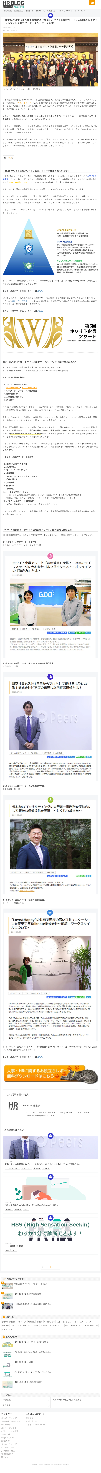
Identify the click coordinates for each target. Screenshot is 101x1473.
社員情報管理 (7, 1454)
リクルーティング (9, 1444)
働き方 (39, 1322)
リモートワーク (24, 103)
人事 (58, 1322)
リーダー (89, 1322)
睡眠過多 (18, 1209)
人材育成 (46, 1168)
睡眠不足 (9, 1209)
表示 (10, 158)
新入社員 (5, 1326)
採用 (67, 1326)
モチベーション (76, 1326)
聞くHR (4, 1457)
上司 (82, 1322)
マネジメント (7, 1329)
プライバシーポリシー (35, 1425)
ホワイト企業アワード (11, 89)
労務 (12, 1326)
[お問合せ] (92, 2)
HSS (7, 1250)
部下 (76, 1322)
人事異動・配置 (8, 1451)
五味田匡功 (36, 89)
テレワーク (22, 1322)
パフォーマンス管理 (10, 1431)
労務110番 (5, 1434)
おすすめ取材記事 (8, 1322)
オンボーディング (91, 1326)
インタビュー (26, 1168)
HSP (25, 1209)
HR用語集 (7, 1400)
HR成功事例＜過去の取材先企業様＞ (67, 1400)
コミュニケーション (24, 1326)
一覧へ (50, 1267)
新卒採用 (37, 1168)
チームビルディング (12, 1168)
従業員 (36, 1326)
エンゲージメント (56, 1326)
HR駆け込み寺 (49, 1322)
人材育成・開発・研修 (11, 1421)
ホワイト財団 (25, 89)
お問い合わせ (31, 1421)
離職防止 (31, 1322)
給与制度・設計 (8, 1447)
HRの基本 (5, 1441)
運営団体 (6, 1405)
